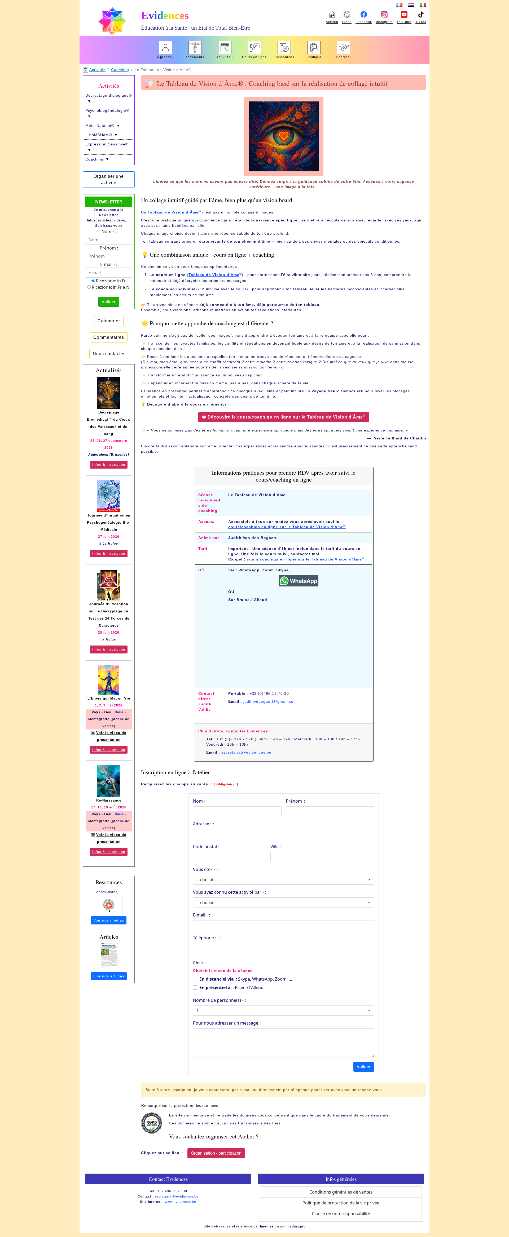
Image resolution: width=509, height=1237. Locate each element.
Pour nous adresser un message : (227, 1023)
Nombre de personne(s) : (219, 1000)
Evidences (165, 15)
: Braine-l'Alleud (231, 987)
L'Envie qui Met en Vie (108, 698)
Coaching (120, 70)
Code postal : (207, 846)
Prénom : (295, 801)
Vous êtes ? (205, 869)
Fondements (193, 57)
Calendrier (109, 321)
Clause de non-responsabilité (341, 1214)
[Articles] (109, 955)
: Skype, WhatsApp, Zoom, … (245, 979)
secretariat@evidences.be (246, 752)
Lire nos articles (108, 976)
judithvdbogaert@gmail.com (270, 701)
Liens (347, 22)
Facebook (364, 22)
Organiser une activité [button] (109, 179)
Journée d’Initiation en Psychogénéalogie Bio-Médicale (108, 522)
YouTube (404, 22)
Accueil (332, 22)
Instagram (384, 22)
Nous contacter (109, 353)
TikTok (420, 22)
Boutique (314, 57)
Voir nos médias (108, 920)
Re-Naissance (108, 800)
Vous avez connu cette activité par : (229, 892)
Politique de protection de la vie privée (340, 1203)
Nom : (200, 801)
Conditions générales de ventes (340, 1192)
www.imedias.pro (291, 1226)
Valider (364, 1067)
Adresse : (203, 824)
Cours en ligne (254, 57)
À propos (164, 57)
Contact (342, 57)
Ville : (276, 846)
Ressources (284, 57)
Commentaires (108, 337)
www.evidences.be (180, 1202)
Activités (223, 57)
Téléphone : (206, 938)
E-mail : (201, 915)
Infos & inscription (108, 464)
